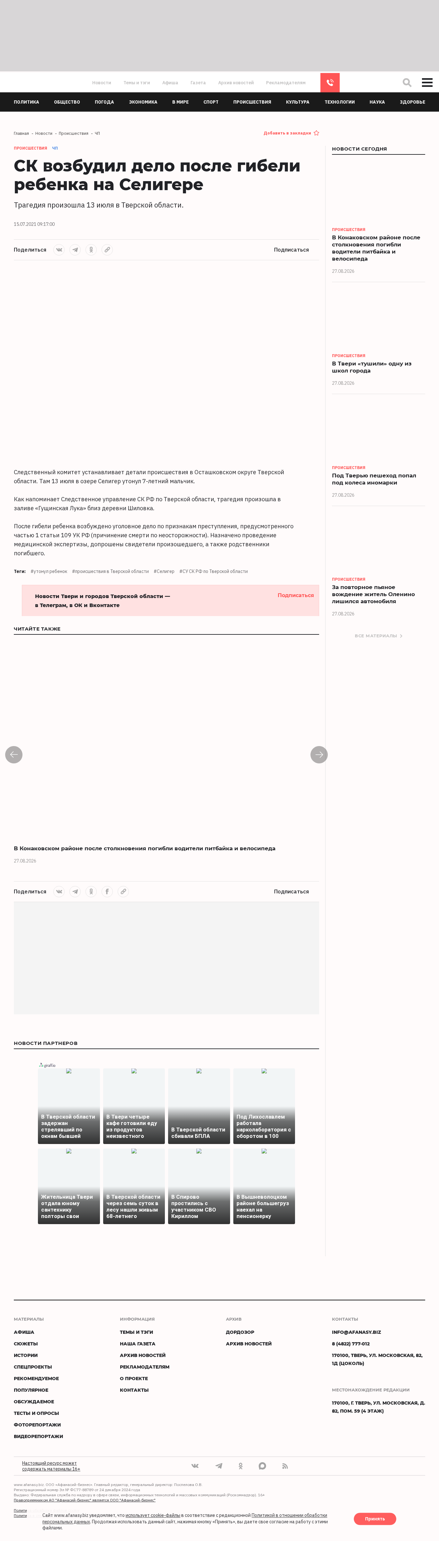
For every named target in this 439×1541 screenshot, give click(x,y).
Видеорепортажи (38, 1436)
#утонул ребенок (49, 571)
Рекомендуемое (36, 1378)
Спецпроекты (33, 1367)
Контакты (134, 1390)
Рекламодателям (286, 83)
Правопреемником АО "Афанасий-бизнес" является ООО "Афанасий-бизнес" (85, 1500)
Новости (101, 83)
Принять (375, 1519)
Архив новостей (236, 83)
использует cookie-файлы (153, 1515)
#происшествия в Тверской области (110, 571)
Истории (26, 1355)
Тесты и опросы (36, 1413)
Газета (198, 83)
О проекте (134, 1378)
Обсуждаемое (34, 1401)
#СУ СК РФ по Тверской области (213, 571)
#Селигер (164, 571)
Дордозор (240, 1332)
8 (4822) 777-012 (330, 82)
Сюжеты (26, 1344)
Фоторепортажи (37, 1425)
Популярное (31, 1390)
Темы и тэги (136, 83)
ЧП (55, 148)
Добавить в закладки (287, 133)
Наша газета (138, 1344)
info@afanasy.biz (356, 1332)
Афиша (170, 83)
